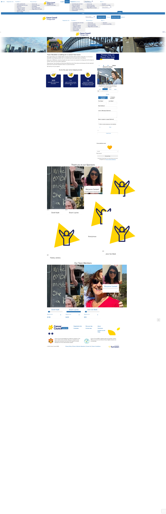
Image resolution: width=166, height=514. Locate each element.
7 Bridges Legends (76, 6)
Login (125, 12)
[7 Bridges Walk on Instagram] (52, 333)
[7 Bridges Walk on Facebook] (49, 333)
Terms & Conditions (96, 346)
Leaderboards (75, 10)
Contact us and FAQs (106, 5)
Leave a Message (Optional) (104, 110)
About (101, 1)
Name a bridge (76, 29)
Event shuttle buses (91, 6)
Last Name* (111, 101)
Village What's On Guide (93, 26)
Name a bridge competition (77, 9)
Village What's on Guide (92, 7)
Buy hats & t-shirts (116, 17)
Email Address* (101, 105)
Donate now (64, 328)
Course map (89, 4)
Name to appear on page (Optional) (106, 119)
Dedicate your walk (76, 7)
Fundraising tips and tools (77, 4)
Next (110, 127)
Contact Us (88, 346)
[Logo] (49, 3)
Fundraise (72, 1)
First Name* (100, 101)
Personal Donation (103, 97)
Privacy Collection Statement (78, 346)
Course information (91, 5)
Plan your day (88, 1)
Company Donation (112, 97)
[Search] (110, 7)
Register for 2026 (101, 17)
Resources (75, 24)
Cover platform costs (101, 143)
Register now (113, 12)
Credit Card (108, 133)
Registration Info (65, 1)
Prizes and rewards (76, 5)
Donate (119, 12)
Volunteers (104, 4)
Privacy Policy (68, 346)
